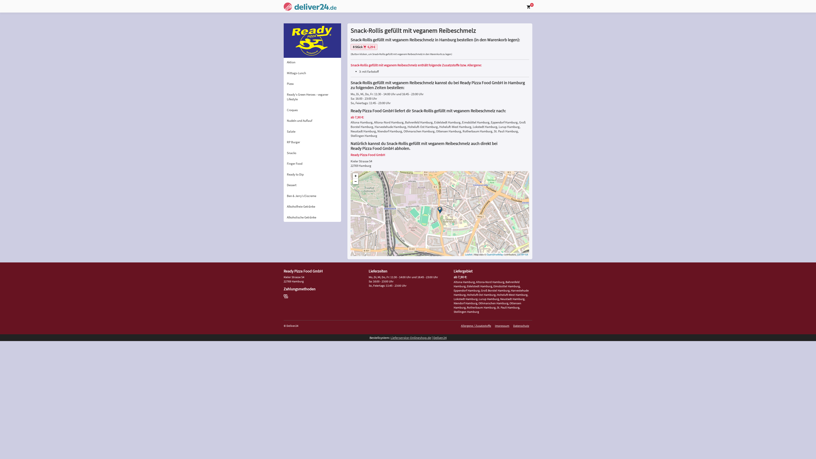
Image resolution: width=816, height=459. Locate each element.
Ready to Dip (295, 174)
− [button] (355, 181)
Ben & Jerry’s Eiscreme (301, 196)
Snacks (291, 153)
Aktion (291, 62)
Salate (291, 131)
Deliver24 (440, 338)
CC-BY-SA (522, 254)
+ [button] (355, 176)
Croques (292, 110)
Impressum (502, 326)
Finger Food (294, 164)
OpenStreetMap (495, 254)
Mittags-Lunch (296, 73)
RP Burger (293, 142)
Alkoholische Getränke (301, 217)
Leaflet (468, 254)
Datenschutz (521, 326)
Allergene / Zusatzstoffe (476, 326)
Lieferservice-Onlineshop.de (411, 338)
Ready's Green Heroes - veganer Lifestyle (307, 96)
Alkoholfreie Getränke (301, 206)
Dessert (291, 185)
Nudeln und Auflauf (299, 121)
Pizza (290, 84)
